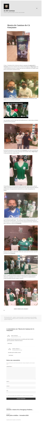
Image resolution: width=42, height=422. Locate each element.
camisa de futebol (21, 317)
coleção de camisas (15, 318)
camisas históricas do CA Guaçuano (19, 98)
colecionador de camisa (23, 318)
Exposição (32, 318)
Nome (7, 381)
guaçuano (6, 319)
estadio (29, 318)
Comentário (9, 366)
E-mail (8, 386)
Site (7, 390)
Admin (15, 317)
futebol (35, 318)
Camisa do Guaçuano (8, 318)
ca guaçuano (27, 317)
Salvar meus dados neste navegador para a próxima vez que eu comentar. (20, 395)
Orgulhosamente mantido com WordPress (13, 419)
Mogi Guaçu (10, 319)
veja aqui (20, 151)
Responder (10, 343)
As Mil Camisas (9, 11)
